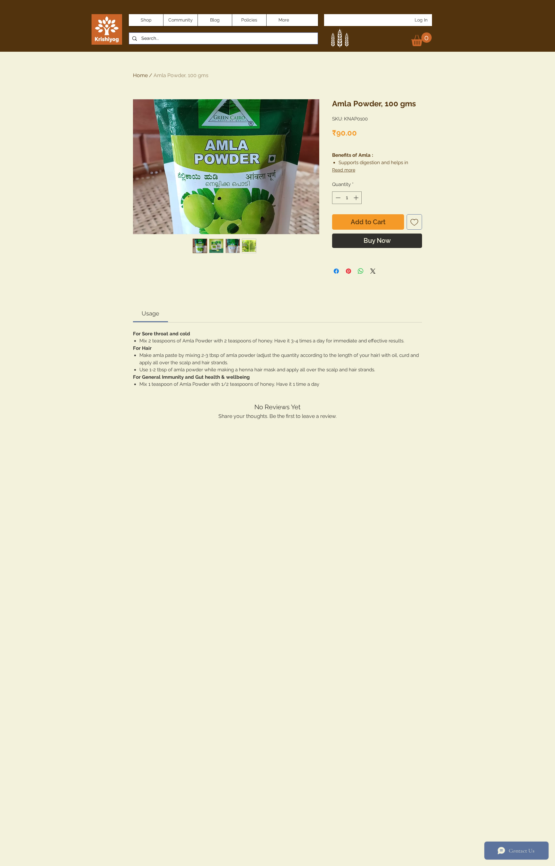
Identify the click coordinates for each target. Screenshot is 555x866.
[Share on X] (373, 271)
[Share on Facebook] (336, 271)
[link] (421, 39)
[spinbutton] (347, 198)
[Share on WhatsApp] (361, 271)
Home (140, 75)
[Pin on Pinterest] (348, 271)
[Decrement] (337, 198)
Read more (343, 169)
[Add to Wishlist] (414, 222)
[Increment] (356, 198)
